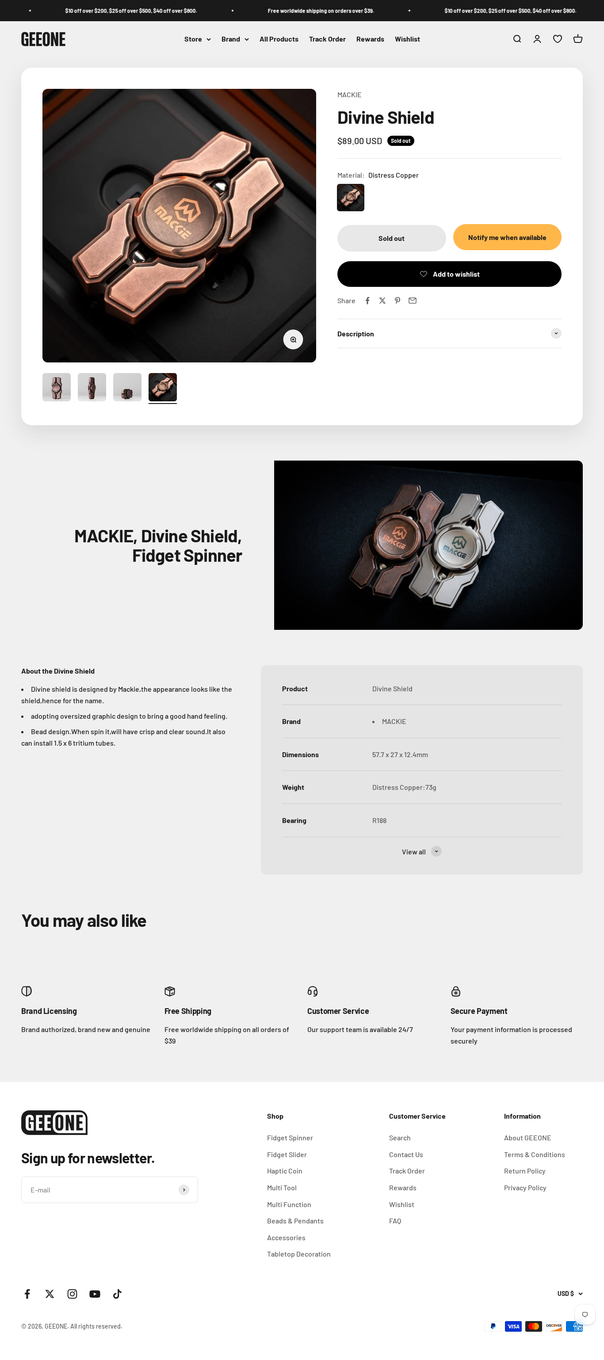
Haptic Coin (284, 1170)
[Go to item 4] (163, 388)
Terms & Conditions (534, 1154)
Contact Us (406, 1154)
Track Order (327, 39)
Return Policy (525, 1170)
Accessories (286, 1237)
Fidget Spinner (290, 1137)
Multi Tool (282, 1187)
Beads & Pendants (295, 1220)
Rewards (370, 39)
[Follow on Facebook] (27, 1294)
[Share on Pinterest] (397, 300)
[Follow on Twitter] (50, 1294)
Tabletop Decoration (299, 1254)
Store (193, 39)
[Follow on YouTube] (95, 1294)
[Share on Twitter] (382, 300)
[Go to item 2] (92, 388)
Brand (231, 39)
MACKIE (349, 94)
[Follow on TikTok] (117, 1294)
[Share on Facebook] (367, 300)
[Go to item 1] (56, 388)
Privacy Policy (525, 1187)
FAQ (395, 1220)
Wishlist (407, 39)
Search (400, 1137)
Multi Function (289, 1204)
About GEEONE (527, 1137)
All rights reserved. (96, 1326)
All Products (279, 39)
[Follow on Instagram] (72, 1294)
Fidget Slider (287, 1154)
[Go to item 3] (127, 388)
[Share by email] (412, 300)
